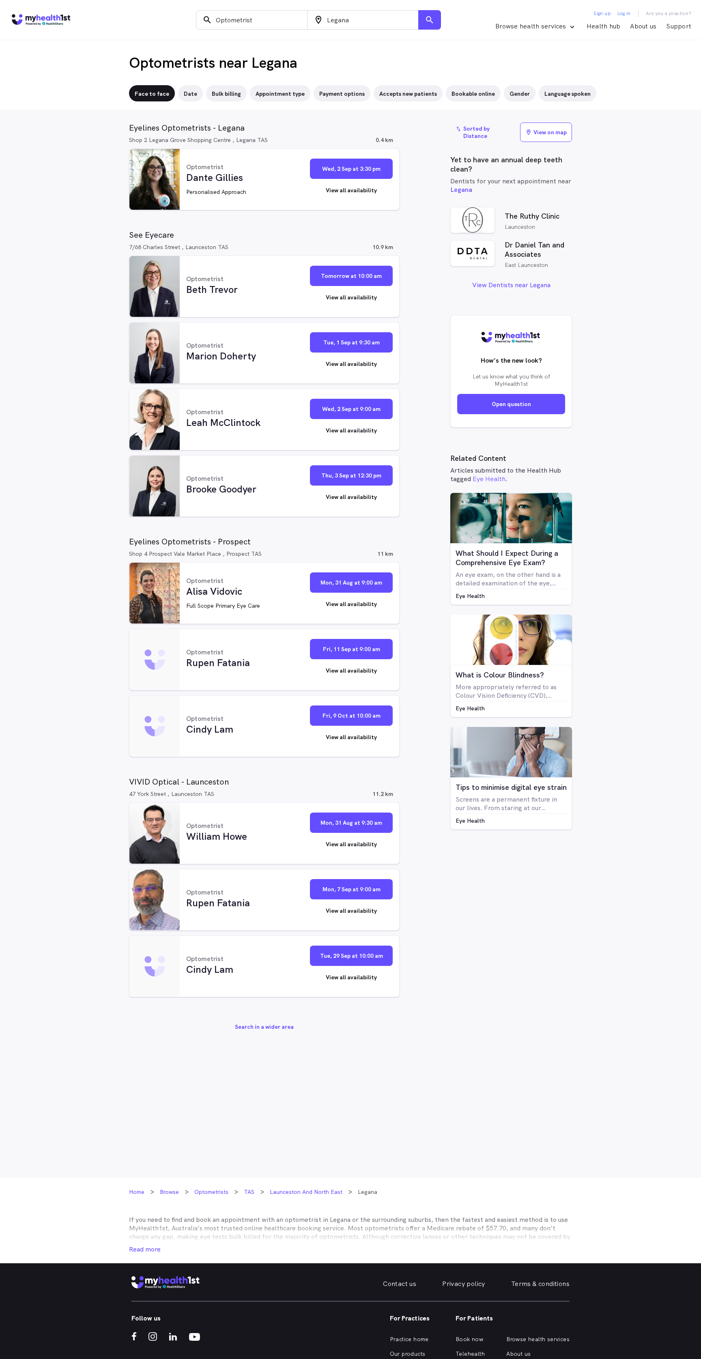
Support (678, 26)
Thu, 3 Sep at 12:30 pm (351, 475)
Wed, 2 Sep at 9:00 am (351, 409)
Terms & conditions (540, 1283)
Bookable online (473, 93)
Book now (469, 1339)
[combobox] (251, 20)
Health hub (604, 26)
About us (643, 26)
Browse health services (538, 1339)
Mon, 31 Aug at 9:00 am (351, 582)
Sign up (602, 13)
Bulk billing (226, 93)
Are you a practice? (669, 13)
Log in (623, 13)
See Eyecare (151, 235)
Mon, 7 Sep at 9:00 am (352, 889)
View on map (546, 132)
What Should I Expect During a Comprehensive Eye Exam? (507, 557)
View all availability (351, 190)
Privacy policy (463, 1283)
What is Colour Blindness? (500, 675)
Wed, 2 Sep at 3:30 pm (351, 168)
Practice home (409, 1339)
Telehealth (470, 1353)
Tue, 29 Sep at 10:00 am (351, 955)
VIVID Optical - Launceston (179, 781)
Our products (408, 1353)
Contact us (399, 1283)
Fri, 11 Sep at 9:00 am (351, 649)
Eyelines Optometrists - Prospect (190, 541)
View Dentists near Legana (511, 285)
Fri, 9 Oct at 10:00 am (352, 715)
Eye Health (489, 479)
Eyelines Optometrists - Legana (187, 128)
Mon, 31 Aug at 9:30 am (351, 822)
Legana (461, 189)
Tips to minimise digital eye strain (511, 787)
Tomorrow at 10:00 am (351, 276)
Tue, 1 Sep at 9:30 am (351, 342)
